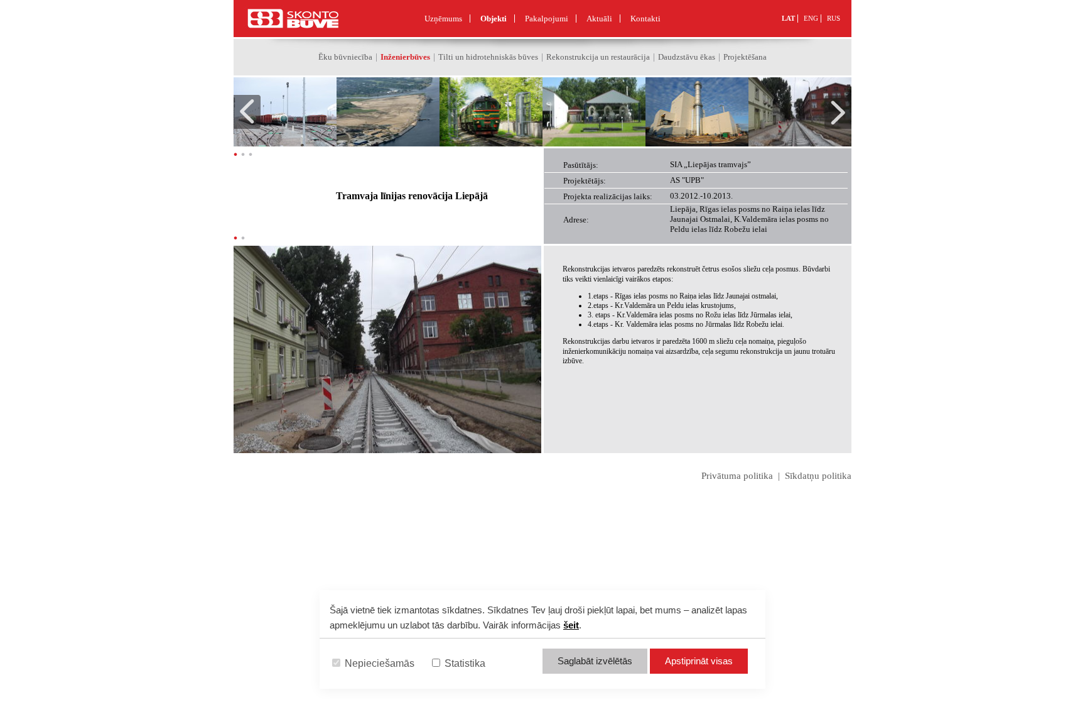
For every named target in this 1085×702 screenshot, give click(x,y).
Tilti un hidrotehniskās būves (488, 57)
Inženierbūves (405, 57)
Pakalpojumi (546, 18)
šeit (571, 625)
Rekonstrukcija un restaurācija (598, 57)
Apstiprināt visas (699, 660)
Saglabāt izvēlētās (595, 660)
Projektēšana (745, 57)
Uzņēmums (443, 18)
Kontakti (645, 18)
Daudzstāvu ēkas (686, 57)
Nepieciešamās (378, 663)
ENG (811, 18)
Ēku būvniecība (345, 57)
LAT (788, 18)
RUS (833, 18)
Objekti (493, 18)
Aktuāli (599, 18)
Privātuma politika (737, 476)
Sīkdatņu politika (818, 476)
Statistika (463, 663)
